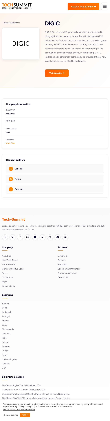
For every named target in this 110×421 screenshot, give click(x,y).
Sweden (6, 346)
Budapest (6, 312)
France (5, 320)
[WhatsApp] (50, 237)
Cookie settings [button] (11, 415)
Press (4, 273)
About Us (6, 256)
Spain (4, 325)
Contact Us (7, 277)
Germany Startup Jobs (12, 269)
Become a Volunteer (67, 273)
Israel (4, 355)
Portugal (6, 316)
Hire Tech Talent (10, 260)
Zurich (5, 350)
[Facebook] (20, 237)
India (4, 338)
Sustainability (8, 286)
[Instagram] (27, 237)
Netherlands (8, 329)
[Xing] (42, 237)
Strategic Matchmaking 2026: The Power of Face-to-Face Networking (35, 394)
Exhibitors (62, 256)
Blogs (4, 281)
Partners (61, 260)
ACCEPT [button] (25, 415)
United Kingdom (10, 359)
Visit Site (10, 143)
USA (4, 368)
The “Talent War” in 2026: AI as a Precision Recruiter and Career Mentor (36, 398)
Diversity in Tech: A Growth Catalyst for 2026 (23, 389)
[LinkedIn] (5, 237)
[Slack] (65, 237)
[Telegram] (58, 237)
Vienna (5, 303)
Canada (5, 363)
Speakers (62, 264)
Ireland (5, 342)
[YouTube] (35, 237)
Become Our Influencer (69, 269)
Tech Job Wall (8, 264)
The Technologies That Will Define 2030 (21, 385)
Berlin (5, 307)
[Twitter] (12, 237)
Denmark (6, 333)
